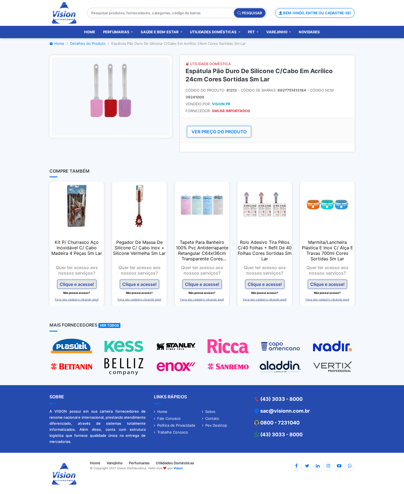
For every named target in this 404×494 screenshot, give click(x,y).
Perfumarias (116, 32)
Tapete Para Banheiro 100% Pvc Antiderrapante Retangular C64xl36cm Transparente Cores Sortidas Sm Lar (202, 250)
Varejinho (277, 32)
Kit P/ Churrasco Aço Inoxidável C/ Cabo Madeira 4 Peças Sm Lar (76, 247)
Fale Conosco (169, 418)
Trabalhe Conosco (172, 432)
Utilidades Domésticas (213, 32)
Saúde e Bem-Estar (160, 32)
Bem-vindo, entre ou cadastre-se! (316, 13)
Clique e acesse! (77, 284)
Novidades (309, 32)
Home (89, 32)
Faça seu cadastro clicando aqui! (77, 299)
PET (252, 32)
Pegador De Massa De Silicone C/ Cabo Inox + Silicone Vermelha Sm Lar (139, 247)
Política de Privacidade (176, 425)
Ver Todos (109, 325)
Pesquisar (251, 13)
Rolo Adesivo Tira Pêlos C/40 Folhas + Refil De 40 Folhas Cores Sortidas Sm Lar (265, 250)
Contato (212, 418)
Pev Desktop (216, 425)
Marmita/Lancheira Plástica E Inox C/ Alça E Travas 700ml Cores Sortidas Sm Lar (327, 250)
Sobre (210, 411)
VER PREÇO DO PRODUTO (219, 131)
